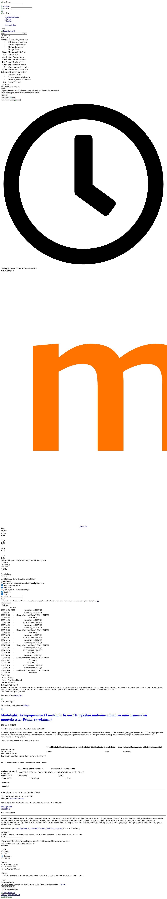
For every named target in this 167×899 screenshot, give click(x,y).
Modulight (83, 526)
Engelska (7, 592)
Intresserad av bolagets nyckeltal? (13, 692)
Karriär (10, 895)
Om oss (8, 19)
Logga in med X (9, 31)
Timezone (4, 845)
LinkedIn (34, 828)
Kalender (5, 605)
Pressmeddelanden (12, 17)
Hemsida (4, 895)
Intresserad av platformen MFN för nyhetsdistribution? (20, 93)
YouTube (50, 828)
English (11, 270)
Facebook (41, 828)
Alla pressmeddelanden (12, 585)
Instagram (58, 828)
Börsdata (18, 695)
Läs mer (63, 884)
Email (3, 836)
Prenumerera (6, 603)
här (98, 601)
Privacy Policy (10, 25)
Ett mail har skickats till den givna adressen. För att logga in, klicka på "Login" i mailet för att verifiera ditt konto (43, 875)
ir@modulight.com (16, 798)
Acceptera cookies (8, 886)
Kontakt (8, 21)
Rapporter (7, 588)
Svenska (4, 270)
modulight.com (6, 807)
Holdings (25, 705)
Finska (6, 594)
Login (24, 33)
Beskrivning (5, 675)
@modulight (5, 809)
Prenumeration (6, 581)
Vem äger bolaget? (7, 702)
